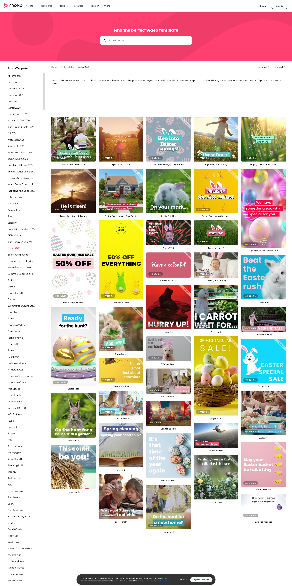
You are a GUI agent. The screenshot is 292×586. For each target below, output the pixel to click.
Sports (11, 503)
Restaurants (14, 478)
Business (12, 280)
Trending (12, 82)
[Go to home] (15, 6)
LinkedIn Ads (14, 395)
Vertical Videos (15, 580)
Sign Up (280, 6)
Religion (12, 471)
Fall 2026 (12, 133)
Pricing (107, 5)
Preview (73, 136)
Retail (10, 484)
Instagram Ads (15, 369)
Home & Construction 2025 (21, 229)
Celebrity (12, 222)
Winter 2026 (14, 107)
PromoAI (95, 5)
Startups (12, 522)
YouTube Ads (14, 554)
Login (263, 6)
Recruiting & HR (15, 465)
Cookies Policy (163, 581)
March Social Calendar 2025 (21, 184)
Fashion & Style (15, 337)
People (11, 433)
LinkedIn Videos (16, 401)
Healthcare (13, 356)
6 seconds (13, 203)
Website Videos (16, 567)
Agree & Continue (201, 580)
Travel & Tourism (16, 529)
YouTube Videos (16, 561)
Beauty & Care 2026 (18, 158)
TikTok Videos (14, 235)
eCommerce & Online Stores (21, 305)
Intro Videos (14, 388)
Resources (78, 5)
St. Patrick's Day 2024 (19, 516)
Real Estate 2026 (16, 146)
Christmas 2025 (16, 88)
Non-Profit (13, 427)
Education (13, 312)
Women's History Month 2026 (21, 548)
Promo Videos (15, 446)
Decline (183, 580)
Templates (46, 5)
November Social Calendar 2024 (21, 267)
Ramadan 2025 (16, 459)
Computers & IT (15, 292)
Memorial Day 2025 (18, 407)
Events (11, 318)
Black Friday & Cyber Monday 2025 (21, 241)
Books (11, 216)
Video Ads (13, 535)
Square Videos (15, 574)
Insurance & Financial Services (21, 375)
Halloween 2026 (16, 139)
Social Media (14, 497)
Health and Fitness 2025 (20, 165)
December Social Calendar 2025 (21, 273)
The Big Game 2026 (18, 114)
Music (11, 420)
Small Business (15, 490)
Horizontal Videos (17, 363)
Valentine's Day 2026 (19, 120)
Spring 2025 (14, 344)
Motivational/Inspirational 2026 (21, 152)
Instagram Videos (17, 382)
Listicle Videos (15, 197)
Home (54, 67)
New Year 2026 (15, 94)
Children (12, 286)
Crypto (11, 299)
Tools (62, 5)
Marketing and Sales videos (21, 190)
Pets (10, 439)
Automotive (14, 209)
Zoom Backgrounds (18, 254)
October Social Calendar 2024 (21, 261)
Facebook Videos (16, 324)
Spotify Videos (15, 510)
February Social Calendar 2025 (21, 177)
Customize (73, 142)
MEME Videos (15, 414)
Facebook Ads (15, 331)
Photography (14, 452)
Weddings (13, 542)
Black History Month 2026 (21, 126)
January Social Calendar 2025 (21, 171)
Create (29, 5)
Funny (11, 350)
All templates (14, 75)
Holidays (12, 101)
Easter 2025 (14, 248)
